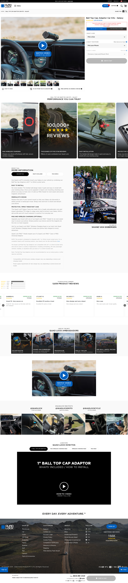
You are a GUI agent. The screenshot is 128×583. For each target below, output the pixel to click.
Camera (24, 553)
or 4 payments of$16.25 (73, 578)
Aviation (24, 545)
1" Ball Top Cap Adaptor (38, 448)
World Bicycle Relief (71, 537)
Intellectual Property (71, 534)
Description (20, 174)
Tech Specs (55, 174)
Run (23, 551)
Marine (24, 542)
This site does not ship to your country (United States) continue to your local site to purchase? (106, 25)
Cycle (24, 534)
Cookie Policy (47, 540)
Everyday (25, 540)
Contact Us (46, 532)
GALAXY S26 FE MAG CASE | (64, 1)
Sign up (4, 569)
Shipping (114, 5)
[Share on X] (126, 11)
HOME (2, 11)
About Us (67, 529)
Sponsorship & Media (71, 542)
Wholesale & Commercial (72, 540)
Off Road (25, 537)
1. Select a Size (90, 33)
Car (23, 532)
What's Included (37, 174)
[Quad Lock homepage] (6, 7)
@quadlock (36, 408)
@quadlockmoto (64, 408)
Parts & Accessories (28, 556)
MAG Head (93, 448)
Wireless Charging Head (79, 448)
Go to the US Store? (97, 28)
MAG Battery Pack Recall (51, 551)
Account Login (48, 534)
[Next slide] (125, 130)
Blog (65, 532)
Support (110, 1)
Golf (23, 548)
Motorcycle (25, 529)
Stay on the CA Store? (116, 28)
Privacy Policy (47, 537)
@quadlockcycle (92, 408)
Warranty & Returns (49, 545)
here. (58, 241)
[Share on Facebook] (123, 11)
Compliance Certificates (51, 542)
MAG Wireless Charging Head (58, 448)
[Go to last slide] (3, 130)
